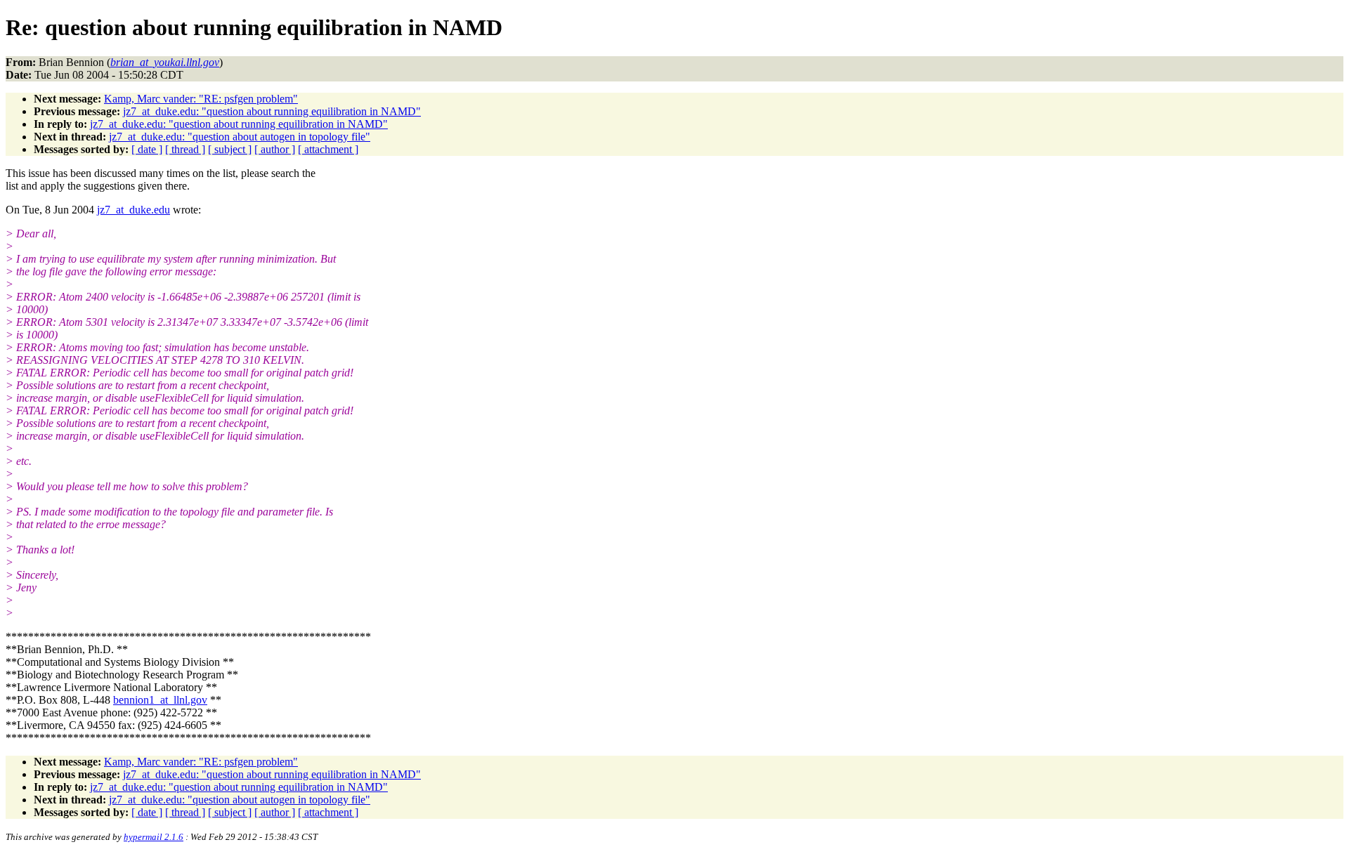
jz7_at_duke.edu (133, 210)
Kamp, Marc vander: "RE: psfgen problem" (201, 99)
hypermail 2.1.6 (153, 837)
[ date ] (146, 149)
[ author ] (274, 149)
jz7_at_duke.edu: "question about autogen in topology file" (239, 137)
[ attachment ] (328, 149)
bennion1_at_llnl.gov (160, 700)
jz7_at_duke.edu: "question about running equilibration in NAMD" (272, 111)
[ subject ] (230, 149)
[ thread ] (185, 149)
